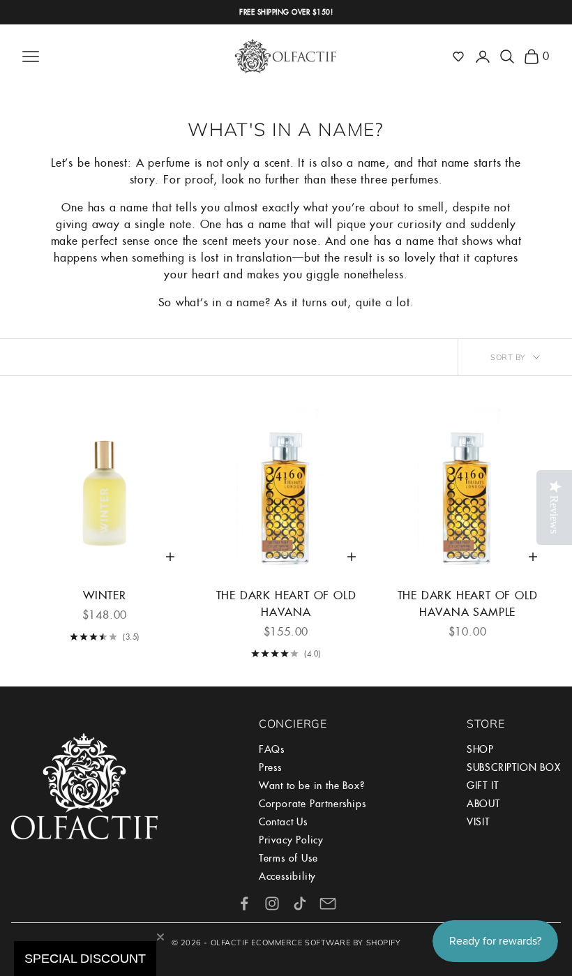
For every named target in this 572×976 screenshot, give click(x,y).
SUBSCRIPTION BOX (514, 767)
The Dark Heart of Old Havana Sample (468, 604)
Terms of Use (288, 858)
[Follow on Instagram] (272, 903)
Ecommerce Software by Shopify (325, 942)
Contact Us (283, 822)
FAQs (272, 749)
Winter (104, 595)
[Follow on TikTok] (300, 903)
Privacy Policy (291, 840)
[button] (458, 56)
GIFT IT (483, 785)
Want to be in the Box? (312, 785)
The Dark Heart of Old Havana (286, 604)
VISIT (478, 822)
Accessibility (287, 876)
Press (270, 767)
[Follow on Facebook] (244, 903)
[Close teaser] (160, 937)
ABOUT (483, 803)
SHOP (480, 749)
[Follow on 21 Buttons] (327, 903)
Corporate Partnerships (312, 803)
